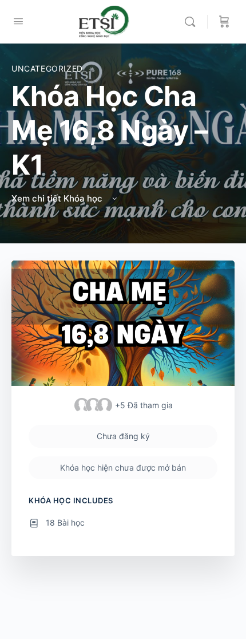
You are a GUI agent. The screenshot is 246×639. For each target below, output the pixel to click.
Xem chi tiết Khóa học (58, 198)
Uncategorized (47, 68)
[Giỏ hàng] (224, 22)
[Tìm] (193, 22)
